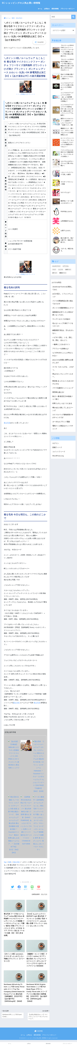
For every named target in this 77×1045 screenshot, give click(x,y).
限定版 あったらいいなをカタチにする (63, 382)
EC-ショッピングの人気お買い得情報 (21, 2)
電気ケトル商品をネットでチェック (62, 427)
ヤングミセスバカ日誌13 (61, 319)
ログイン (55, 443)
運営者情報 (55, 8)
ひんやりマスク (56, 266)
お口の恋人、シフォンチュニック (62, 295)
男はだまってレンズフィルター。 (62, 375)
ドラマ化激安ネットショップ (62, 388)
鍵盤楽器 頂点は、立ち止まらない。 (63, 331)
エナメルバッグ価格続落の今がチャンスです (62, 416)
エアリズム (65, 266)
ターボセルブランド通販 (61, 422)
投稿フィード (57, 447)
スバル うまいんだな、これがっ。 (63, 368)
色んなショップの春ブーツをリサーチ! (62, 324)
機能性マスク (62, 273)
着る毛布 (7, 423)
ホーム (40, 8)
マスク (54, 269)
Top (5, 862)
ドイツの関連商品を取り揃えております (62, 302)
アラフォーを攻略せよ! (60, 349)
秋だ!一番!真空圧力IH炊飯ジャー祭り (62, 397)
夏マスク (54, 273)
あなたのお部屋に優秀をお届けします (62, 361)
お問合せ (47, 8)
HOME (40, 1031)
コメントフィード (58, 452)
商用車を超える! (58, 392)
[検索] (73, 17)
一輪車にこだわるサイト (61, 344)
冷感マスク (68, 269)
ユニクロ (60, 269)
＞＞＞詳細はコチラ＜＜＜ (25, 94)
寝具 (9, 862)
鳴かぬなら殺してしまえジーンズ (62, 409)
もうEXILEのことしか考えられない (62, 354)
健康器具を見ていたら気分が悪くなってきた (62, 313)
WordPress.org (58, 456)
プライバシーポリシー (67, 8)
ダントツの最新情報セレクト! (63, 308)
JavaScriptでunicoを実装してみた (62, 288)
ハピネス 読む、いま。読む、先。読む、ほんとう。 (63, 339)
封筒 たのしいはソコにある (62, 403)
